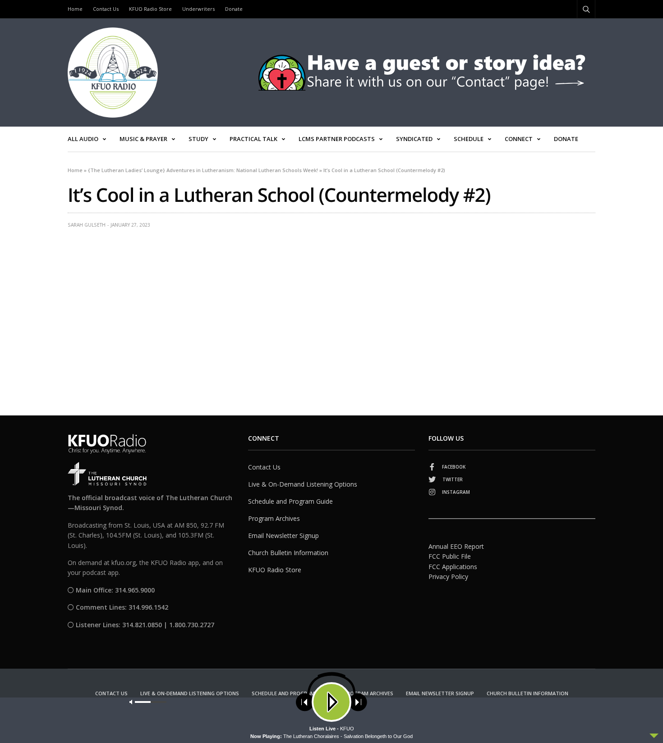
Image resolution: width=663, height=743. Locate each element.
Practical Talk (253, 139)
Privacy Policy (448, 576)
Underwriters (198, 8)
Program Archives (274, 518)
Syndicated (414, 139)
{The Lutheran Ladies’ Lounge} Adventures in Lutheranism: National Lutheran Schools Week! (203, 170)
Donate (234, 8)
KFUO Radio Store (150, 8)
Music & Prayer (143, 139)
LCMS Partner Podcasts (337, 139)
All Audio (83, 139)
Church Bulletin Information (288, 552)
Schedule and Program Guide (290, 501)
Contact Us (106, 8)
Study (198, 139)
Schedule (468, 139)
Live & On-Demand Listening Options (302, 484)
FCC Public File (449, 556)
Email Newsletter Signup (283, 535)
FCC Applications (452, 566)
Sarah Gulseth (87, 225)
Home (75, 8)
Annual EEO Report (456, 546)
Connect (519, 139)
